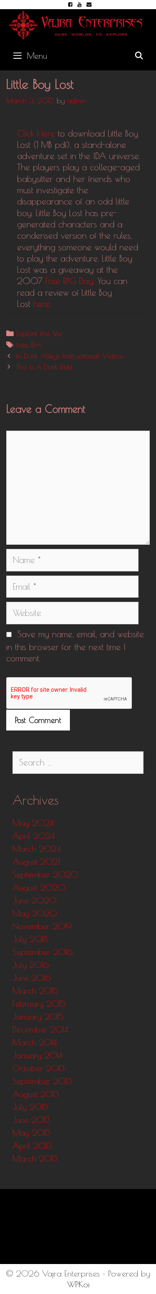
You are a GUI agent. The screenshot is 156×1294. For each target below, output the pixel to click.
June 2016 (31, 977)
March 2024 (36, 848)
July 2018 (29, 939)
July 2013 (30, 1107)
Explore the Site (39, 333)
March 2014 (34, 1042)
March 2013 (35, 1158)
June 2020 (34, 900)
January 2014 (37, 1055)
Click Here (36, 133)
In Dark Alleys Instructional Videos (69, 356)
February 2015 (39, 1003)
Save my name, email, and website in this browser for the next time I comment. (75, 646)
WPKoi (78, 1284)
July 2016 (30, 965)
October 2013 (38, 1068)
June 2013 (31, 1119)
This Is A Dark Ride (44, 366)
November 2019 (42, 926)
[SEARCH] (139, 55)
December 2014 (40, 1029)
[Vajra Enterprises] (78, 24)
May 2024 (33, 823)
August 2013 (35, 1094)
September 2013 (42, 1081)
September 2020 (45, 874)
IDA (36, 344)
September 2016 (42, 952)
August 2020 (38, 887)
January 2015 (38, 1016)
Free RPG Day (69, 281)
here (41, 304)
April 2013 (32, 1145)
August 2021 (36, 861)
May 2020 (34, 913)
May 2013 (31, 1132)
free (21, 344)
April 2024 (33, 835)
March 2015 (35, 990)
